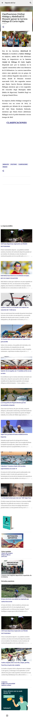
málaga (5, 166)
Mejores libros (5, 555)
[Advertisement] (16, 146)
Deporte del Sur (10, 3)
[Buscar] (30, 3)
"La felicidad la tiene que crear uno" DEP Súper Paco (16, 498)
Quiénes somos (6, 685)
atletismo (14, 164)
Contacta (4, 682)
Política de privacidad (8, 683)
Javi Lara (4, 556)
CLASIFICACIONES (17, 122)
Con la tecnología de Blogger (17, 715)
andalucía (6, 164)
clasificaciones (23, 164)
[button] (3, 27)
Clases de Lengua (7, 553)
